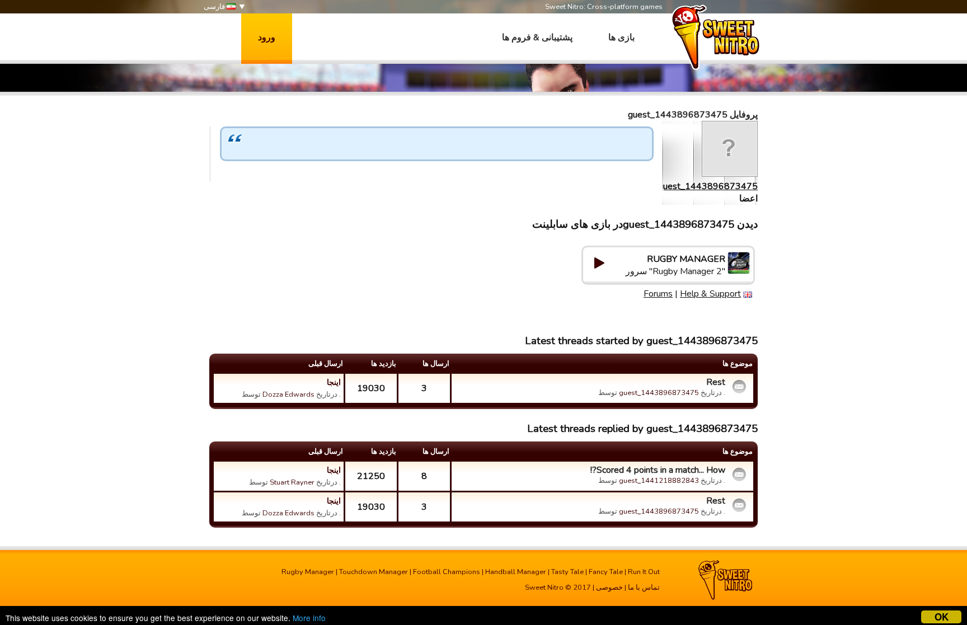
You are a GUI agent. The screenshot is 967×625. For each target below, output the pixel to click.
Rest (715, 382)
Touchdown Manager (373, 572)
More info (309, 617)
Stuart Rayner (292, 482)
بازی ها (621, 37)
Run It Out (644, 572)
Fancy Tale (606, 572)
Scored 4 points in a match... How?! (657, 470)
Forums (658, 294)
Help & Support (710, 294)
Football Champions (446, 572)
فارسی (215, 7)
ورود (266, 37)
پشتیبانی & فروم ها (537, 37)
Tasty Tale (567, 572)
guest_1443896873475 (708, 186)
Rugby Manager (307, 572)
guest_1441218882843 (659, 481)
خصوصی (609, 587)
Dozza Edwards (288, 394)
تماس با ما (644, 587)
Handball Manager (515, 572)
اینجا (334, 382)
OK (942, 616)
